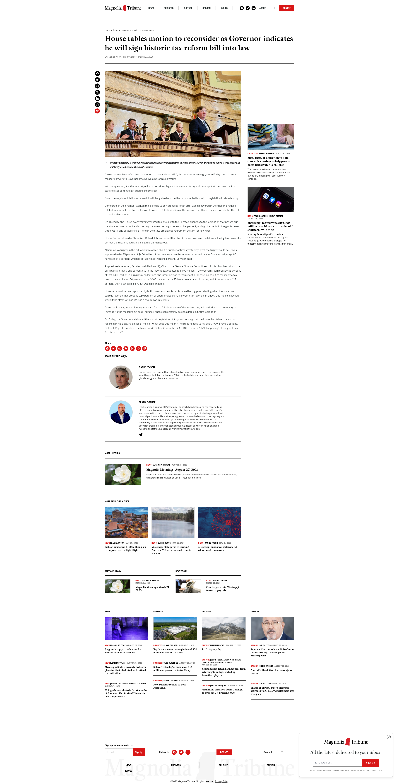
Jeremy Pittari (266, 153)
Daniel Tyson (117, 543)
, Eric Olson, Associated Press (217, 662)
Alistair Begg (217, 645)
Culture (188, 8)
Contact (268, 752)
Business (168, 8)
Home (107, 30)
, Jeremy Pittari (275, 216)
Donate (287, 8)
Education (253, 153)
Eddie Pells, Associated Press (226, 660)
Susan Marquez (218, 686)
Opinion (206, 8)
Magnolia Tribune (161, 465)
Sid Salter (265, 645)
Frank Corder (261, 216)
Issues (224, 8)
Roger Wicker (266, 666)
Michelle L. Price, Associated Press (128, 684)
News (151, 8)
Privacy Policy (376, 770)
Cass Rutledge (118, 645)
